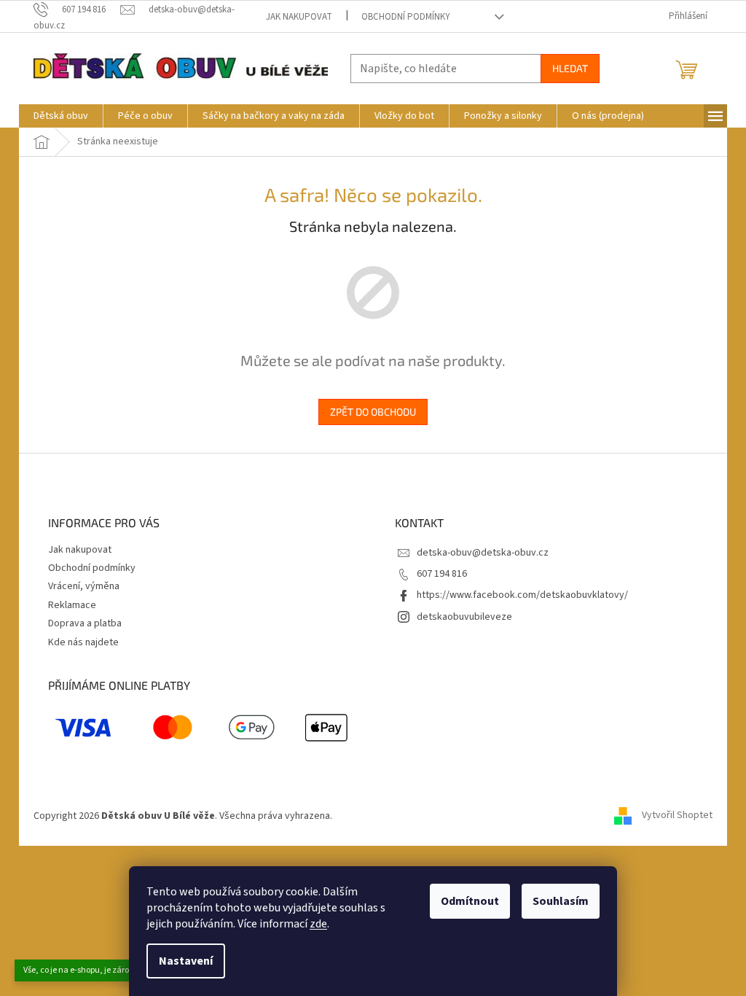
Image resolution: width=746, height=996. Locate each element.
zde (318, 924)
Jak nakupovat (299, 16)
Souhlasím (561, 901)
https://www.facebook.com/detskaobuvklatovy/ (522, 595)
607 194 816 (442, 574)
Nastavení (186, 961)
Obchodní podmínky (405, 16)
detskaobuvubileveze (464, 617)
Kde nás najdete (83, 642)
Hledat (570, 68)
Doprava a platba (85, 623)
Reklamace (72, 605)
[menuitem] (61, 116)
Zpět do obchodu (373, 411)
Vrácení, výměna (83, 586)
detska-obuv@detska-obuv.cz (483, 552)
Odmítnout (470, 901)
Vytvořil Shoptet (677, 816)
